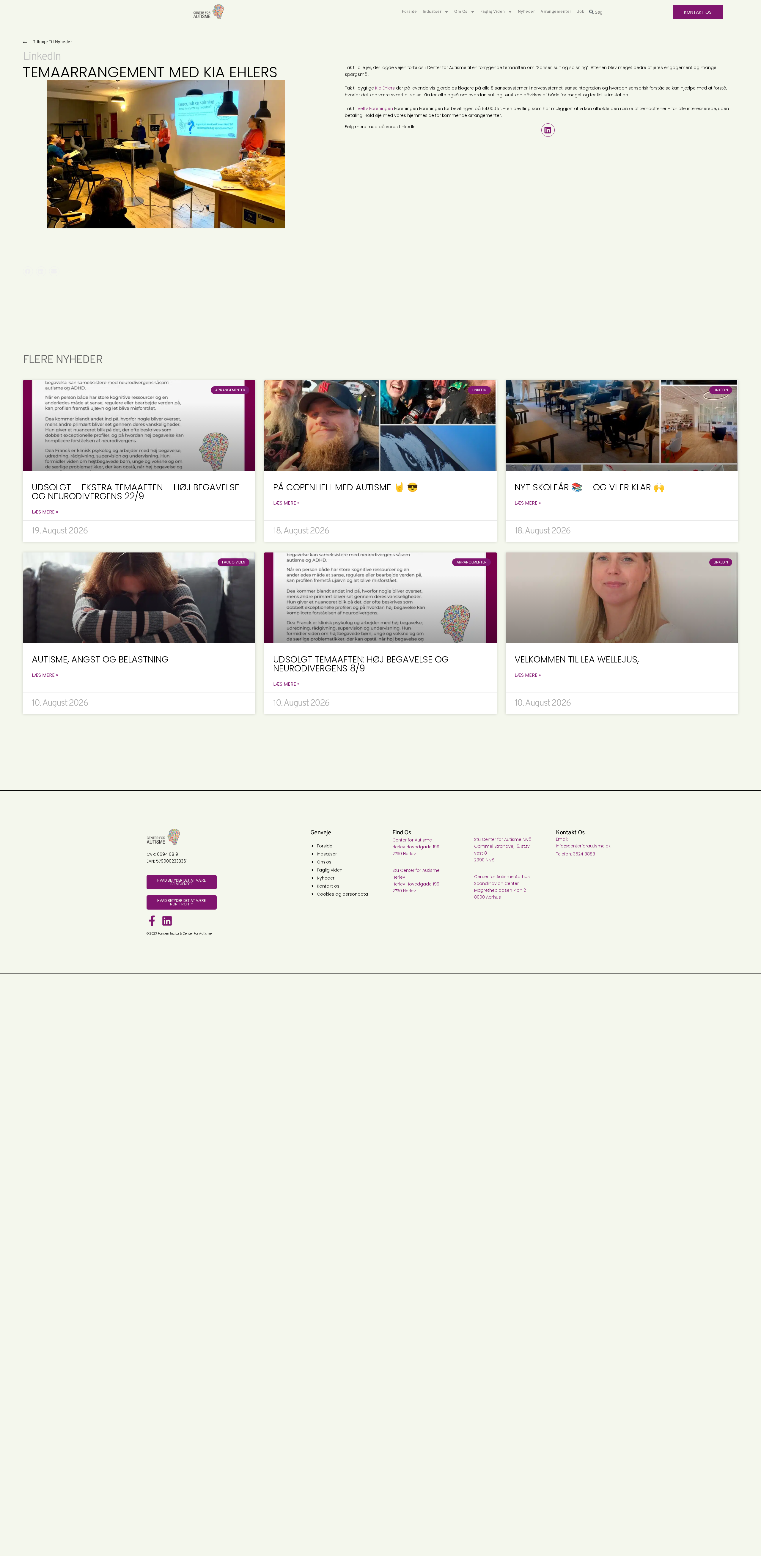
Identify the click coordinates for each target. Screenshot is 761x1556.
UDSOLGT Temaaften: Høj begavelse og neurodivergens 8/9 (361, 664)
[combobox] (628, 12)
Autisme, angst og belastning (100, 659)
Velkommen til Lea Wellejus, (577, 659)
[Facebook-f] (152, 921)
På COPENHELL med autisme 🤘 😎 (345, 487)
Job (581, 11)
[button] (548, 130)
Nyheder (526, 11)
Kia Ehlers (385, 88)
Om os (461, 11)
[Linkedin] (167, 921)
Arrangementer (555, 11)
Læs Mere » (45, 512)
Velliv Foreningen (375, 109)
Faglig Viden (492, 11)
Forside (409, 11)
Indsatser (432, 11)
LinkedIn (42, 57)
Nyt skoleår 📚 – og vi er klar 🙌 (589, 487)
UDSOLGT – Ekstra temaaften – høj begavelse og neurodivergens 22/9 (135, 492)
